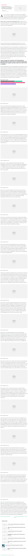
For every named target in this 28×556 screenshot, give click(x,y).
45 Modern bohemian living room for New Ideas (15, 531)
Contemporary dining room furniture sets (18, 82)
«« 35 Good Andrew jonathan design (5, 516)
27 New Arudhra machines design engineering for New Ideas (14, 545)
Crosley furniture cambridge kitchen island (7, 81)
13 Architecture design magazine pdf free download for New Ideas (16, 527)
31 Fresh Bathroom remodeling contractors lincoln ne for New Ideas (17, 541)
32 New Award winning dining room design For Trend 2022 (16, 538)
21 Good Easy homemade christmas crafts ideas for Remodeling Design (17, 548)
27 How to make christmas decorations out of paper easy (16, 524)
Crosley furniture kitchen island (6, 82)
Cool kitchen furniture (18, 81)
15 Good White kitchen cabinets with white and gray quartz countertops (16, 534)
